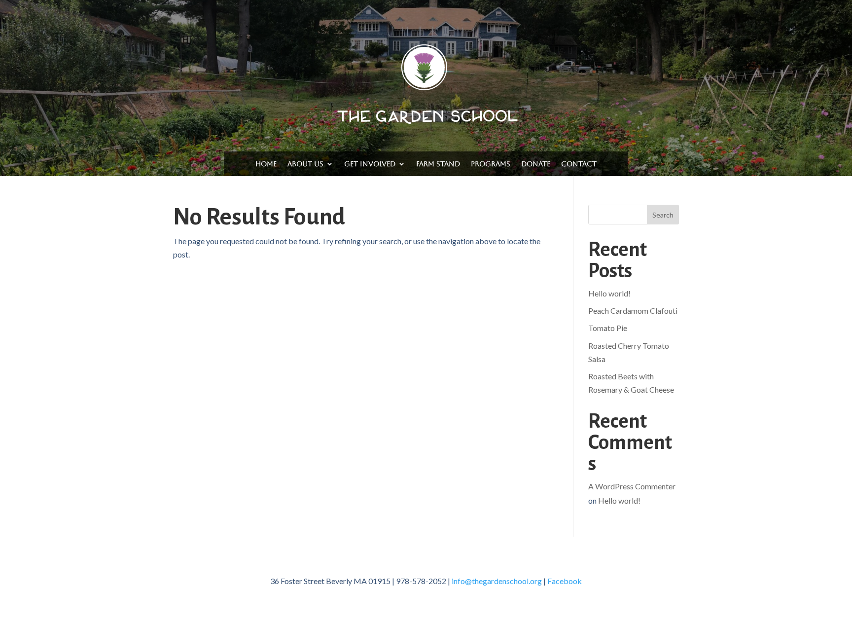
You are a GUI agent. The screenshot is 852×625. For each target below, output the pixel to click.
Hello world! (609, 293)
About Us (305, 164)
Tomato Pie (607, 327)
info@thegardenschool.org (497, 581)
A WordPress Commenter (631, 486)
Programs (490, 164)
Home (266, 164)
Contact (579, 164)
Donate (535, 164)
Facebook (564, 581)
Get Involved (369, 164)
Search (663, 215)
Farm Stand (438, 164)
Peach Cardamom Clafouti (632, 310)
